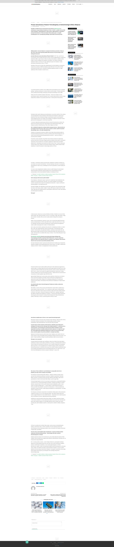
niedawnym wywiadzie (36, 236)
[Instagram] (78, 4)
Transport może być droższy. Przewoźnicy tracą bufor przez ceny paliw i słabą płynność (72, 33)
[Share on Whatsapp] (43, 483)
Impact (55, 4)
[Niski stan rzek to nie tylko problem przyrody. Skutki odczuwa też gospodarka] (80, 38)
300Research (59, 4)
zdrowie (44, 479)
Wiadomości (50, 4)
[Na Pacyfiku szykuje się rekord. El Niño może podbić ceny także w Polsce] (70, 96)
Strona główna (33, 22)
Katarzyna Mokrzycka (36, 26)
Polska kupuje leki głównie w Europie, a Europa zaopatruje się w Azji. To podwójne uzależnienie (36, 511)
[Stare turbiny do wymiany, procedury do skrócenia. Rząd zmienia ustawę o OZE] (70, 78)
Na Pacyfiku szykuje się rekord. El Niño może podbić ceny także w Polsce (78, 96)
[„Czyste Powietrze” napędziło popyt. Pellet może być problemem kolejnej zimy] (70, 90)
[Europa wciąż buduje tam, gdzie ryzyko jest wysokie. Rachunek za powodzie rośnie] (70, 102)
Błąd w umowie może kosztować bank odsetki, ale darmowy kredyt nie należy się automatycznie (72, 46)
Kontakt (55, 542)
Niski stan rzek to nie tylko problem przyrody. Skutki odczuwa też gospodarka (72, 39)
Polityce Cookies (60, 2)
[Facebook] (76, 4)
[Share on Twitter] (39, 483)
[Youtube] (80, 4)
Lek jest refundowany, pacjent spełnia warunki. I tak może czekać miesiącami (60, 511)
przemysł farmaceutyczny (38, 479)
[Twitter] (77, 4)
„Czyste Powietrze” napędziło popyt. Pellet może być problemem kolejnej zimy (78, 90)
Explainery (69, 4)
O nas (51, 542)
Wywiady (73, 4)
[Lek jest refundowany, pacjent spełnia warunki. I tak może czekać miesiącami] (60, 505)
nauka (32, 479)
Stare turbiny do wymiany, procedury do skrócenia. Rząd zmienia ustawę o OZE (78, 79)
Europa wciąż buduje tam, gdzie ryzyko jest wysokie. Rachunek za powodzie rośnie (78, 102)
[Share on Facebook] (37, 483)
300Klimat (64, 4)
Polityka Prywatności (60, 542)
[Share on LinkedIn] (41, 483)
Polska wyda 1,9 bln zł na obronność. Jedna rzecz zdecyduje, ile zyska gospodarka (48, 511)
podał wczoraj (57, 28)
